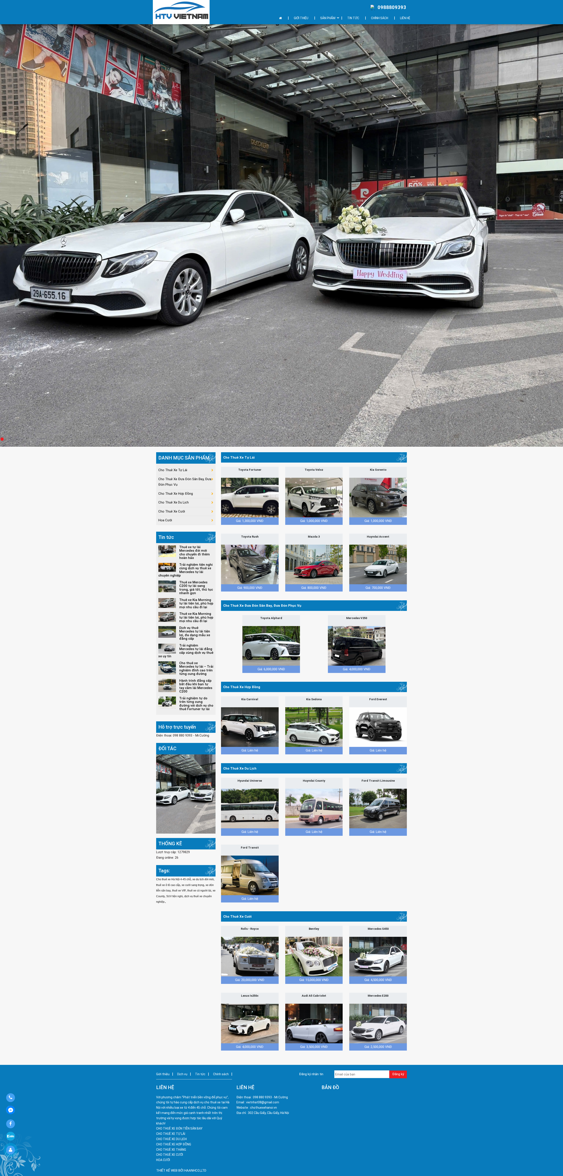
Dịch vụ (182, 1074)
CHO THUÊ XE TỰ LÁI (170, 1134)
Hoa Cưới (165, 520)
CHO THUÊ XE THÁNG (171, 1149)
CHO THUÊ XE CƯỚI (169, 1154)
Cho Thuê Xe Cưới (237, 917)
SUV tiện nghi (174, 896)
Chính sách (379, 18)
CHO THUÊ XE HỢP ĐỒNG (173, 1144)
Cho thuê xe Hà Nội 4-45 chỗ (173, 879)
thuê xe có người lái (199, 890)
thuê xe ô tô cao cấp (168, 885)
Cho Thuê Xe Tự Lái (239, 457)
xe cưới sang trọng (193, 885)
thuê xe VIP (179, 890)
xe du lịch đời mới (203, 879)
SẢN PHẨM (327, 18)
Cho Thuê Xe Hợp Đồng (241, 687)
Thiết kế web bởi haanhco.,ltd (181, 1170)
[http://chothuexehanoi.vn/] (181, 12)
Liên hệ (405, 18)
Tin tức (353, 18)
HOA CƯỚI (163, 1160)
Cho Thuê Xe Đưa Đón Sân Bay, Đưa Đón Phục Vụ (262, 606)
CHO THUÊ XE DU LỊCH (171, 1139)
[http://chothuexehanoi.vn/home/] (186, 794)
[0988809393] (10, 1097)
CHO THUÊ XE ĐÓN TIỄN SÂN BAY (179, 1128)
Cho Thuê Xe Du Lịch (239, 768)
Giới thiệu (301, 18)
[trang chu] (282, 18)
